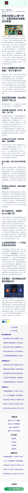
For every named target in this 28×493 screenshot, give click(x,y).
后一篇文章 (14, 330)
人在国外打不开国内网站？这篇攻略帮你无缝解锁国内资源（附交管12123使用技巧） (14, 377)
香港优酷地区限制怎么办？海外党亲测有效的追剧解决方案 (14, 382)
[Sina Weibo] (8, 321)
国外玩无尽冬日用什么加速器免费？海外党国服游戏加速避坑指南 (14, 347)
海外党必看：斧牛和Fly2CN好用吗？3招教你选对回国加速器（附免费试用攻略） (14, 399)
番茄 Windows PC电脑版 (14, 420)
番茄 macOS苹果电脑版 (14, 424)
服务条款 (14, 438)
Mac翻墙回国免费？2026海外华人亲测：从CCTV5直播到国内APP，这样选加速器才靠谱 (14, 391)
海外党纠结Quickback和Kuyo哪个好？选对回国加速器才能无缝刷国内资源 (14, 408)
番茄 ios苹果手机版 (14, 427)
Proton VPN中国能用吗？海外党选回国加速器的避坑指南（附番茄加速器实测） (14, 395)
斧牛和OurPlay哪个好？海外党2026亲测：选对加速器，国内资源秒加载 (14, 404)
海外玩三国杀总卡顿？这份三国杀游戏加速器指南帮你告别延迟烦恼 (14, 351)
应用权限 (14, 445)
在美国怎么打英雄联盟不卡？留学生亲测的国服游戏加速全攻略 (14, 342)
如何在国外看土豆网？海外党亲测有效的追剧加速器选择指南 (14, 373)
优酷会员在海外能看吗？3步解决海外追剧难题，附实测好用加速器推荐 (14, 369)
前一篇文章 (14, 327)
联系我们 (14, 448)
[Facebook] (3, 321)
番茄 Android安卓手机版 (14, 430)
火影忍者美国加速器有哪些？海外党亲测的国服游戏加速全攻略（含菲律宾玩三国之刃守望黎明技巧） (14, 355)
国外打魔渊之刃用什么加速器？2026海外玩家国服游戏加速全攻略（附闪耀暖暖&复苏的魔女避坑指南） (14, 338)
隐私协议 (14, 442)
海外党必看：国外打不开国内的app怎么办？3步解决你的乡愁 (14, 364)
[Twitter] (5, 321)
